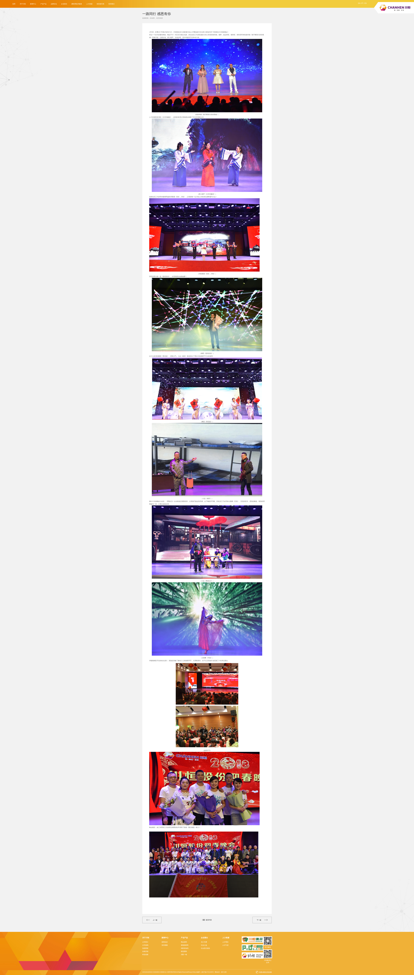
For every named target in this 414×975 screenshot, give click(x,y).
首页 (13, 4)
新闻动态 (165, 942)
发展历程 (145, 951)
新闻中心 (33, 4)
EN (359, 3)
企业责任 (64, 4)
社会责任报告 (205, 948)
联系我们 (112, 4)
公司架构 (145, 945)
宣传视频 (165, 945)
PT (362, 3)
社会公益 (204, 945)
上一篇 (155, 920)
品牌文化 (54, 4)
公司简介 (145, 942)
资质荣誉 (145, 948)
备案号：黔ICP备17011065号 (205, 972)
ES (366, 3)
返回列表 (209, 920)
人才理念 (225, 942)
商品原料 (184, 942)
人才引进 (225, 945)
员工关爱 (204, 942)
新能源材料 (184, 945)
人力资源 (89, 4)
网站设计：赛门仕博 (220, 972)
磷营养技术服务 (76, 4)
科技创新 (145, 954)
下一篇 (259, 920)
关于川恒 (23, 4)
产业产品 (43, 4)
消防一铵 (184, 954)
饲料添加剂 (184, 948)
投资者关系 (100, 4)
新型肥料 (184, 951)
